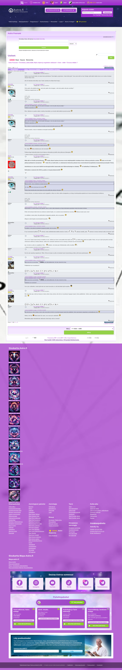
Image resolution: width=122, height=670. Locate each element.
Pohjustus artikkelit (95, 512)
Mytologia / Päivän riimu (55, 520)
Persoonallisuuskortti (74, 512)
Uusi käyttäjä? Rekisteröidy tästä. (102, 15)
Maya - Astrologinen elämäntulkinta (18, 566)
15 (17, 67)
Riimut (65, 2)
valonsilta (10, 84)
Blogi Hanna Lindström (35, 537)
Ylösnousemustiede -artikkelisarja (99, 510)
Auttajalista (12, 529)
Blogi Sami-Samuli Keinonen (36, 531)
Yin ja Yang (72, 531)
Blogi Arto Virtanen (34, 527)
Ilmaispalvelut (23, 21)
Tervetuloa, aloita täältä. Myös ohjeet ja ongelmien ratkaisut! (37, 62)
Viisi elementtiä (73, 533)
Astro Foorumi (14, 33)
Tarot (56, 2)
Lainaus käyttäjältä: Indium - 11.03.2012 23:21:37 (35, 260)
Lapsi (61, 21)
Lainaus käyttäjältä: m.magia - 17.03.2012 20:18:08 (35, 310)
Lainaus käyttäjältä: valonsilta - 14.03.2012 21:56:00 (35, 104)
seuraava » (111, 66)
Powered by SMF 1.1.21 (54, 338)
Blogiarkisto (93, 514)
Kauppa (92, 518)
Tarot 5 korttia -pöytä (74, 516)
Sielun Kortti (72, 510)
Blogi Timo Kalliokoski (35, 518)
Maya (47, 2)
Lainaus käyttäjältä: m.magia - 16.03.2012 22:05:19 (35, 276)
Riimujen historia (53, 524)
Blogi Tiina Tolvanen (34, 529)
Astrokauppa (68, 10)
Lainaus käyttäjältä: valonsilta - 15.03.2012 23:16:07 (35, 206)
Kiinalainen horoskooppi (15, 523)
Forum (30, 542)
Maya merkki (12, 525)
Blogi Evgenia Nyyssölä (35, 523)
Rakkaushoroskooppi (14, 518)
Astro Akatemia (53, 535)
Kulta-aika (97, 2)
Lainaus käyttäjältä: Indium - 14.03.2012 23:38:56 (35, 180)
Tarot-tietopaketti (73, 508)
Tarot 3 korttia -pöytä (74, 518)
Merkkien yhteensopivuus (16, 522)
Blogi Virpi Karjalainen (34, 520)
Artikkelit (11, 527)
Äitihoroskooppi (13, 516)
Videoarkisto (93, 516)
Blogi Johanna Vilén (34, 516)
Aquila (9, 156)
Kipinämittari (12, 520)
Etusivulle (11, 533)
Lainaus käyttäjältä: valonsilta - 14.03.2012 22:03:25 (35, 143)
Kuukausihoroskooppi (14, 508)
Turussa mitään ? (72, 62)
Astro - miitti (61, 62)
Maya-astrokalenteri (14, 564)
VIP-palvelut (82, 21)
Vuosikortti (71, 514)
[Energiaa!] (10, 99)
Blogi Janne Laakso (34, 539)
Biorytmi (31, 506)
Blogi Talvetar (32, 533)
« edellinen (105, 66)
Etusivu (25, 2)
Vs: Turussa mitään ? (39, 72)
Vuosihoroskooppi (73, 530)
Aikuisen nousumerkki (15, 512)
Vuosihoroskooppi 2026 (15, 510)
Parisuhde (54, 21)
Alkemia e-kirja (13, 531)
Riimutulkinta (52, 522)
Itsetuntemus (44, 21)
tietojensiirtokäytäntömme (73, 645)
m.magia (10, 256)
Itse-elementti (72, 535)
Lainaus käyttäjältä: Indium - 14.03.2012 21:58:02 (35, 118)
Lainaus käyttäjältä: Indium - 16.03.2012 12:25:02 (35, 226)
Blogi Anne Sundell (34, 535)
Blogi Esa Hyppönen (34, 522)
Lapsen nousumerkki (14, 514)
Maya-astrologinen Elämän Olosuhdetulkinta (21, 567)
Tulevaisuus (34, 21)
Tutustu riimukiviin (53, 525)
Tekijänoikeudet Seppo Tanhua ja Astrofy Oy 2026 (31, 665)
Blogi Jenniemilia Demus (35, 540)
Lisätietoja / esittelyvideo (23, 620)
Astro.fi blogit (69, 21)
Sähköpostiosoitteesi (20, 648)
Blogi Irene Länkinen (34, 525)
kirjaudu (35, 39)
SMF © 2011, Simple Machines (68, 338)
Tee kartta (31, 550)
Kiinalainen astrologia (78, 2)
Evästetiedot (99, 665)
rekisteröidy (42, 39)
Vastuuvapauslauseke (80, 665)
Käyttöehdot (70, 665)
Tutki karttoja (13, 21)
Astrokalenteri (52, 10)
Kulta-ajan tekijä (94, 508)
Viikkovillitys (12, 506)
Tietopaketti (32, 544)
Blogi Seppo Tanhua (34, 514)
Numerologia (36, 2)
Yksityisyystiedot (91, 665)
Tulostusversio (109, 67)
